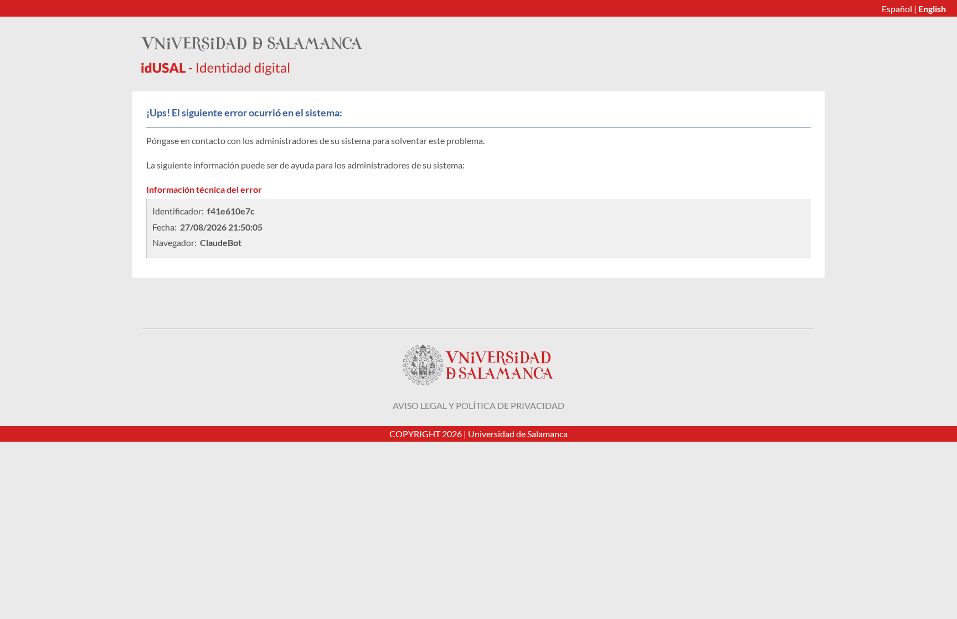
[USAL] (251, 71)
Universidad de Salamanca (518, 433)
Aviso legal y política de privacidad (478, 405)
